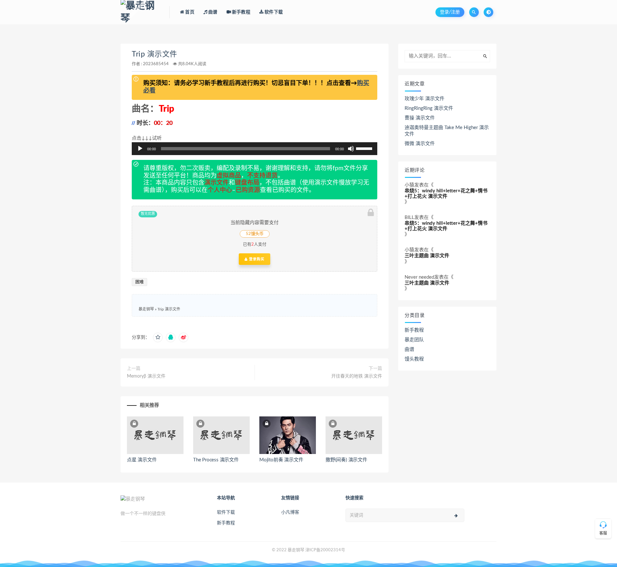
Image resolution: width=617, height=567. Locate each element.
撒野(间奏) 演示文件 (346, 460)
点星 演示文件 (142, 460)
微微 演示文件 (420, 143)
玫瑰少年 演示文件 (424, 98)
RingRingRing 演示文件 (429, 108)
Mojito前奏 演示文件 (281, 460)
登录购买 (256, 259)
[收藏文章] (158, 337)
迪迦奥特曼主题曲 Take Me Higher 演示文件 (447, 130)
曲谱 (409, 349)
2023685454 (156, 64)
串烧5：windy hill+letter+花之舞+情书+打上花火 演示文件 (446, 193)
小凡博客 (290, 512)
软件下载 (226, 512)
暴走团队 (414, 339)
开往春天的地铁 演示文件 (356, 376)
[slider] (365, 148)
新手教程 (414, 330)
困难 (139, 282)
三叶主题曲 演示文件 (427, 255)
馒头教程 (414, 359)
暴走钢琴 (146, 309)
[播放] (140, 148)
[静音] (351, 148)
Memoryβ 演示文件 (146, 376)
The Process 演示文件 (216, 460)
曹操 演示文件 (420, 118)
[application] (254, 148)
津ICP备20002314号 (325, 550)
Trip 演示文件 (154, 54)
